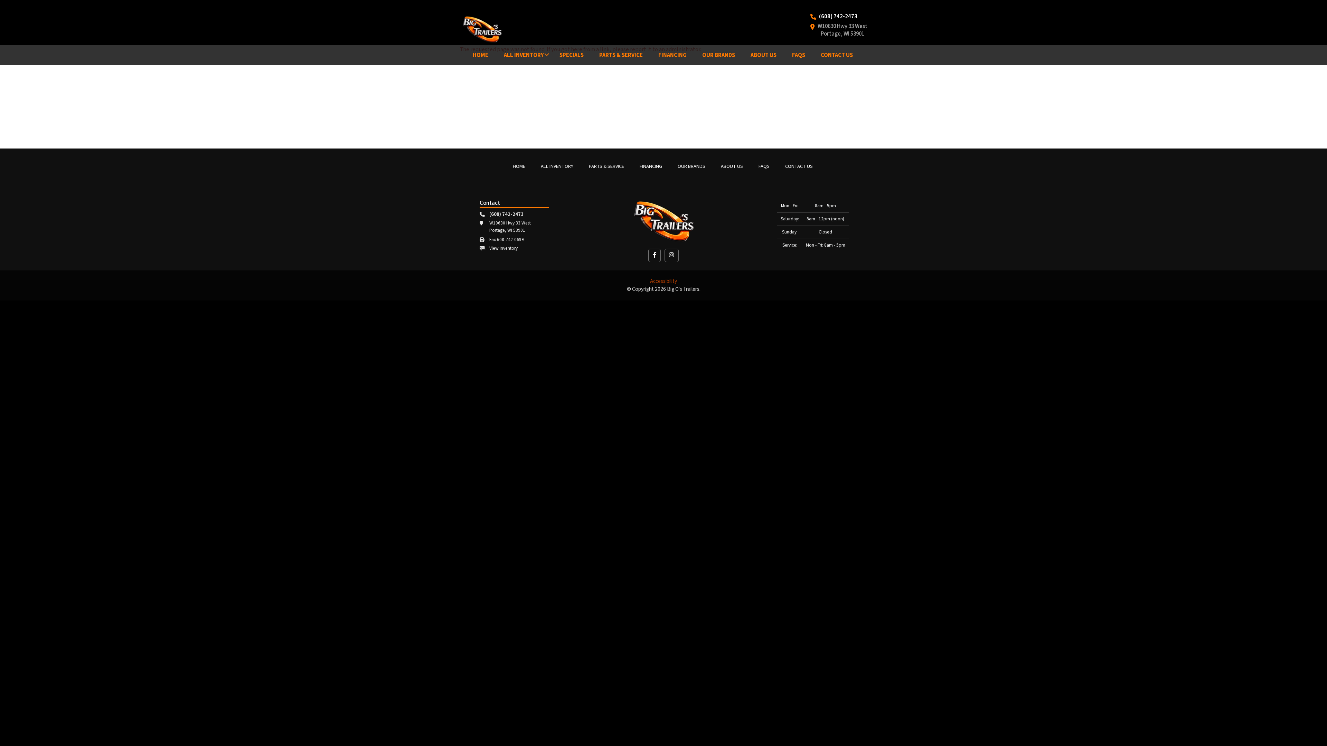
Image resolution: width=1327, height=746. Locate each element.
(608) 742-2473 (838, 17)
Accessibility (663, 281)
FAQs (798, 55)
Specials (571, 55)
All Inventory (524, 55)
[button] (654, 255)
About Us (764, 55)
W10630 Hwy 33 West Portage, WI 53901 (842, 30)
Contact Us (837, 55)
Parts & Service (621, 55)
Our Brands (718, 55)
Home (480, 55)
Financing (672, 55)
